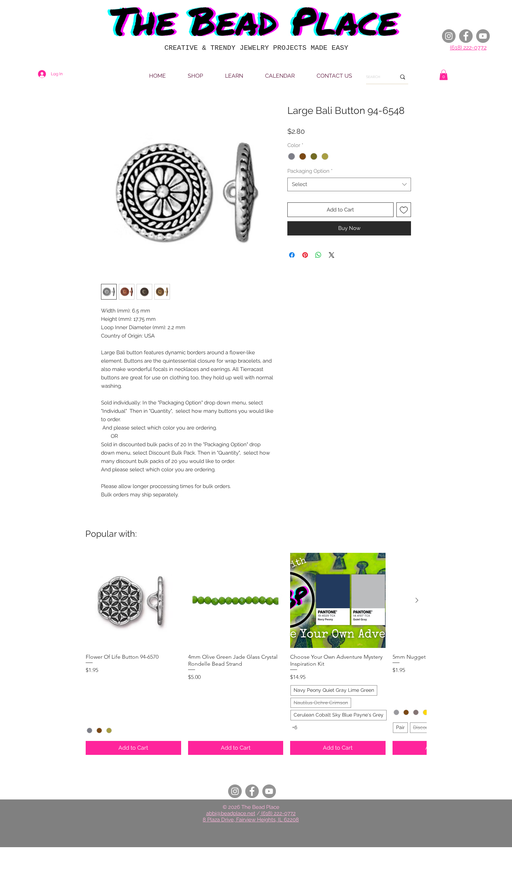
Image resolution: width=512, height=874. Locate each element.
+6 (294, 727)
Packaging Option (310, 171)
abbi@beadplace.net (230, 813)
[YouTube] (483, 36)
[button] (443, 75)
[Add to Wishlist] (403, 209)
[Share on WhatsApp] (318, 255)
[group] (256, 653)
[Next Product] (417, 600)
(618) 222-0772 (468, 47)
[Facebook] (466, 36)
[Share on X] (331, 255)
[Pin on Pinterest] (305, 255)
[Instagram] (449, 36)
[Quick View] (133, 600)
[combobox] (349, 184)
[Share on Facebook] (292, 255)
